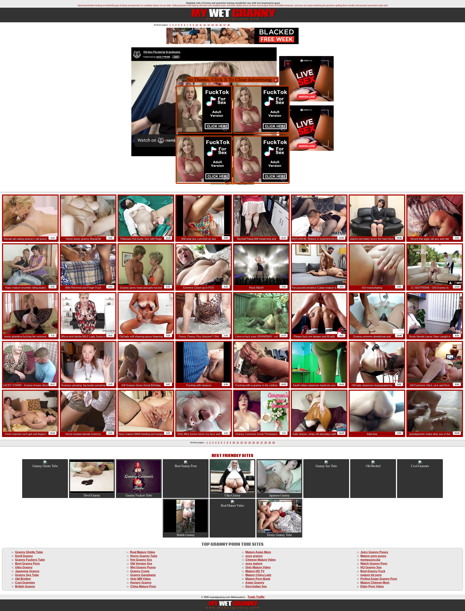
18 (228, 25)
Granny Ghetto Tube (29, 552)
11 (201, 25)
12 (204, 25)
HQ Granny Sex (371, 567)
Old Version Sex (141, 563)
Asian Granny (254, 582)
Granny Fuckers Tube (30, 559)
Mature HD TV (254, 571)
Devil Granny (24, 555)
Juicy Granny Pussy (374, 552)
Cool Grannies (25, 582)
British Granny (25, 586)
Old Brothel (23, 578)
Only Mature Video (258, 567)
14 (212, 25)
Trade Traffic (256, 596)
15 (216, 25)
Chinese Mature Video (260, 559)
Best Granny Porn (27, 563)
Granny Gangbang (143, 575)
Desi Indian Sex (256, 586)
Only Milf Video (140, 578)
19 (269, 442)
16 (220, 25)
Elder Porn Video (372, 586)
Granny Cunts (139, 571)
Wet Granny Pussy (143, 567)
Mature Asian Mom (258, 552)
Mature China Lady (258, 575)
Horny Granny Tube (143, 555)
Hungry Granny (140, 582)
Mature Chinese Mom (374, 582)
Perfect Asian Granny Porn (378, 578)
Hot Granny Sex (141, 559)
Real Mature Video (142, 552)
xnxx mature (253, 563)
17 (224, 25)
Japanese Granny (27, 571)
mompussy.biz (370, 559)
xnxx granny (254, 555)
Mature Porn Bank (257, 578)
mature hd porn (371, 575)
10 (197, 25)
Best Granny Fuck (372, 571)
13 (208, 25)
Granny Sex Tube (27, 575)
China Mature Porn (143, 586)
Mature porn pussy (373, 555)
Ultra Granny (24, 567)
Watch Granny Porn (373, 563)
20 (273, 442)
